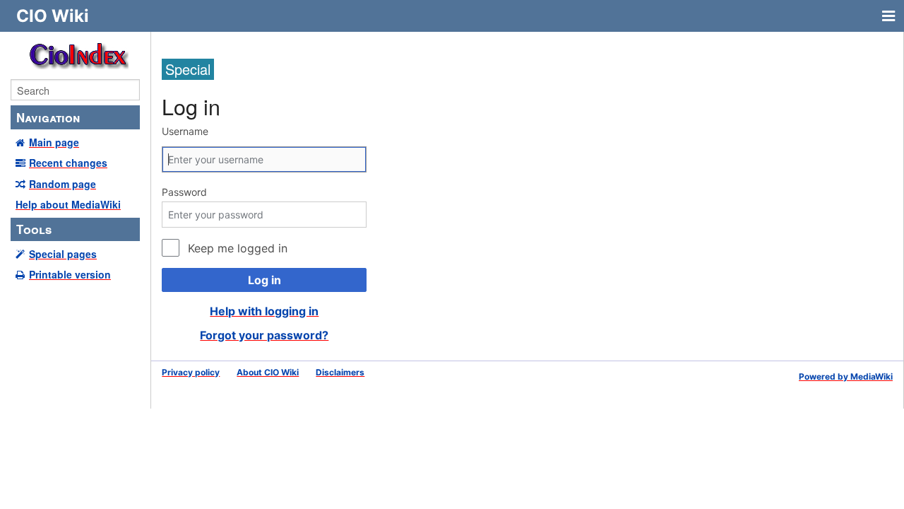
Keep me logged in (237, 248)
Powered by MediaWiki (846, 376)
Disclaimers (340, 372)
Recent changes (68, 163)
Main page (54, 142)
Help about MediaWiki (68, 204)
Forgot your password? (264, 335)
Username (185, 131)
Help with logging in (264, 311)
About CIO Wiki (268, 372)
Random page (62, 184)
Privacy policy (191, 372)
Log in (264, 280)
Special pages (63, 254)
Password (184, 192)
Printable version (70, 274)
